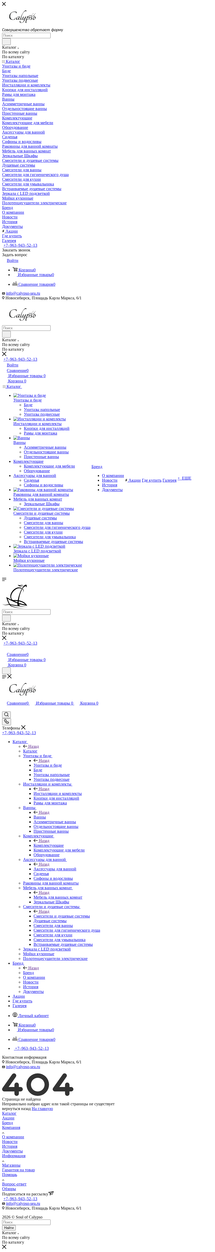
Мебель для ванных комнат (58, 897)
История (9, 1146)
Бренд (28, 972)
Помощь (9, 1174)
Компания (11, 1127)
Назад (33, 746)
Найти (9, 1228)
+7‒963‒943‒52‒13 (20, 245)
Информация (13, 1156)
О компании (13, 1137)
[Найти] (6, 41)
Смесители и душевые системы (62, 916)
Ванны (40, 817)
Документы (12, 1151)
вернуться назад (16, 1108)
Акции (8, 1118)
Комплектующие (49, 845)
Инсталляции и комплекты (58, 793)
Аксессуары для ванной (55, 869)
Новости (10, 1141)
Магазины (11, 1165)
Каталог (30, 751)
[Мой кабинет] (4, 649)
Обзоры (9, 1189)
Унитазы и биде (48, 765)
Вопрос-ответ (14, 1184)
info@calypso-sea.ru (23, 293)
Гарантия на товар (18, 1170)
